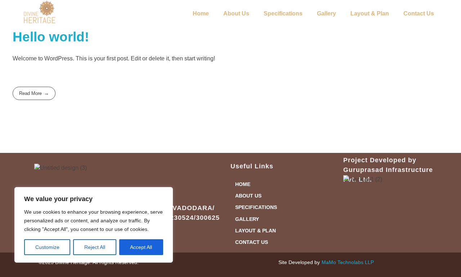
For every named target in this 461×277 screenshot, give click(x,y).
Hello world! (51, 36)
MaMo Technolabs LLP (348, 262)
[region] (93, 225)
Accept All (141, 247)
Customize (47, 247)
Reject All (94, 247)
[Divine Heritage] (40, 12)
